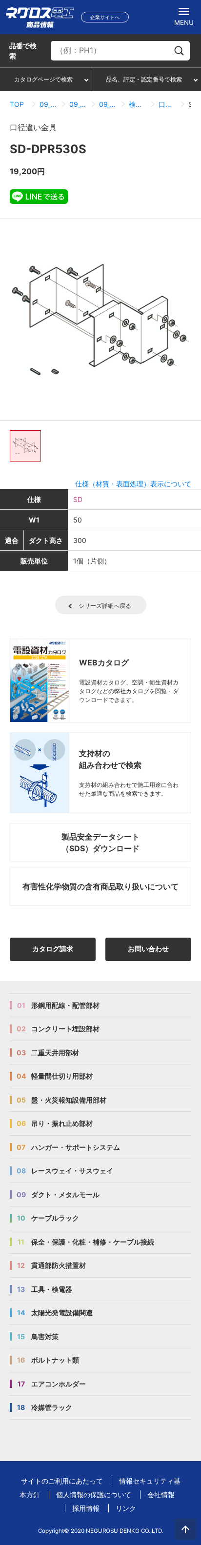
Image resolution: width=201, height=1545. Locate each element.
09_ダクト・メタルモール (49, 104)
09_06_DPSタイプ (78, 104)
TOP (17, 104)
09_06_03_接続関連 (108, 104)
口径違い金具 (168, 104)
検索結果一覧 (138, 104)
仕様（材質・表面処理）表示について (133, 484)
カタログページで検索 (43, 79)
